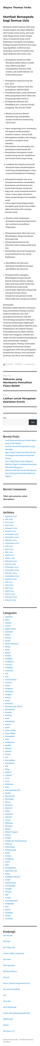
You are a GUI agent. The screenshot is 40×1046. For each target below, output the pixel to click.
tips (6, 895)
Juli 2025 (9, 546)
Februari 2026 (11, 528)
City (7, 676)
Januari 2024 (10, 600)
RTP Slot (6, 941)
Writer (8, 916)
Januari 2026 (10, 531)
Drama (8, 697)
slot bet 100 (8, 935)
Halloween (9, 742)
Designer (9, 688)
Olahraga (9, 823)
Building (8, 659)
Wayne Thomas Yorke (17, 7)
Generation (10, 736)
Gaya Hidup (10, 733)
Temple (8, 889)
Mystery (8, 808)
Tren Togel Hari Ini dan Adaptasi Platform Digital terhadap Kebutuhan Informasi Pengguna (21, 464)
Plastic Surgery (11, 832)
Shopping (9, 859)
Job (6, 757)
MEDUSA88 (8, 1019)
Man (7, 787)
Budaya (8, 656)
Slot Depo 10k (9, 947)
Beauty (8, 638)
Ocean (7, 820)
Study (7, 880)
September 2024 (12, 576)
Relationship (10, 850)
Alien (7, 620)
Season (8, 856)
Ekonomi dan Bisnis (13, 706)
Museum (9, 805)
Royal (7, 853)
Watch (8, 910)
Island (7, 754)
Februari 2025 (11, 561)
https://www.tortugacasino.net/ (16, 983)
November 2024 (12, 570)
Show (7, 862)
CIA (6, 674)
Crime (7, 685)
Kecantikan (10, 760)
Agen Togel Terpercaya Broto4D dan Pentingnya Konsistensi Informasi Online (20, 455)
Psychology (10, 847)
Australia (9, 632)
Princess (8, 844)
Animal (8, 623)
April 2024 (9, 591)
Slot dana (7, 959)
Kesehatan (9, 763)
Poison (8, 835)
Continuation (11, 679)
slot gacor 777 (9, 1031)
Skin (7, 865)
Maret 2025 (10, 558)
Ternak (8, 892)
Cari (4, 418)
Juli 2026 (9, 519)
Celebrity (9, 668)
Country (8, 682)
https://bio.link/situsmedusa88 (16, 1013)
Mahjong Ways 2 (10, 971)
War (7, 907)
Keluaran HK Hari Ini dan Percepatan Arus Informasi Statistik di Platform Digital (20, 473)
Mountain (9, 799)
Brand (7, 653)
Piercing (8, 826)
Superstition (10, 883)
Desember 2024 (11, 567)
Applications (10, 629)
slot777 (6, 977)
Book (7, 650)
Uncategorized (29, 364)
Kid (6, 766)
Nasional (9, 814)
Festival (8, 715)
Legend (8, 775)
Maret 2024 (10, 594)
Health (8, 745)
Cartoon (8, 665)
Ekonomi (9, 703)
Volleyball (9, 904)
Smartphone (10, 868)
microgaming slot (12, 790)
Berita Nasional (11, 644)
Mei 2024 (9, 588)
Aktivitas (9, 617)
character (9, 671)
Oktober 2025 (11, 540)
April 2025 (9, 555)
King (7, 769)
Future (8, 724)
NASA (7, 811)
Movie (7, 802)
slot (4, 995)
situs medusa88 (9, 1007)
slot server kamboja (11, 989)
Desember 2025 (11, 534)
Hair (7, 739)
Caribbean (9, 662)
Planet (8, 829)
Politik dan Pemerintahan (16, 841)
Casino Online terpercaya (13, 953)
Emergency (10, 709)
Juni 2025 (9, 549)
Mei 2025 (9, 552)
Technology (10, 886)
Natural (8, 817)
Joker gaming (9, 965)
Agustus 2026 (11, 516)
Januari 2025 (10, 564)
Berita (7, 641)
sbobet (6, 1025)
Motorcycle (10, 796)
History (8, 748)
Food (7, 718)
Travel (8, 898)
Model (8, 793)
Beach (7, 635)
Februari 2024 (11, 597)
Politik (8, 838)
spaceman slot (11, 871)
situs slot (7, 1001)
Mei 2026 (9, 525)
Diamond (9, 691)
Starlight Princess (12, 877)
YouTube (9, 919)
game (7, 727)
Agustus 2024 (11, 579)
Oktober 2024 (11, 573)
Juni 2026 (9, 522)
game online (10, 730)
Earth (7, 700)
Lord (7, 778)
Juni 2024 (9, 585)
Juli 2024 (9, 582)
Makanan (9, 784)
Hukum (8, 751)
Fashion (8, 712)
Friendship (9, 721)
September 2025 (12, 543)
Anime (8, 626)
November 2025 (12, 537)
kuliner (8, 772)
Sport (7, 874)
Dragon (8, 694)
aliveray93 (9, 364)
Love (7, 781)
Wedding (9, 913)
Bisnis (7, 647)
